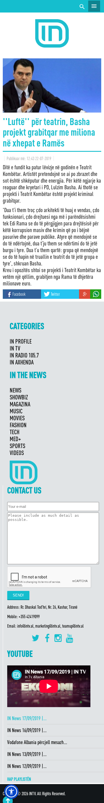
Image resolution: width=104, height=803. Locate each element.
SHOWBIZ (19, 397)
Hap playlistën (19, 779)
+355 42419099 (29, 616)
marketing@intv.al (47, 625)
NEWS (15, 390)
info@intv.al (25, 625)
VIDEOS (17, 452)
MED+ (15, 438)
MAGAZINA (20, 404)
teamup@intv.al (73, 625)
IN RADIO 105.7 (24, 355)
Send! (18, 595)
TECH (14, 431)
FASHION (18, 424)
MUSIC (16, 410)
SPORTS (17, 445)
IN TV (15, 348)
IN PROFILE (21, 341)
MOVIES (17, 417)
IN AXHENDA (22, 362)
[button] (11, 791)
